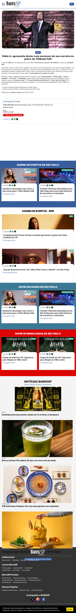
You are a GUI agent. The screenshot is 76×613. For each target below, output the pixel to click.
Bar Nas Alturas (6, 582)
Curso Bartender (18, 568)
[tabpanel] (19, 185)
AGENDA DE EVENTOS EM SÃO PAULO (38, 165)
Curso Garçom (16, 570)
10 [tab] (48, 204)
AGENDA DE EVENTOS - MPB (38, 211)
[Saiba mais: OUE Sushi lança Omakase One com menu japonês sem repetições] (37, 502)
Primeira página (6, 568)
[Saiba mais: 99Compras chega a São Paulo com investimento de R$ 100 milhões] (37, 548)
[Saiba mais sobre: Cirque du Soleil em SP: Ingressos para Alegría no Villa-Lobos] (19, 346)
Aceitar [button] (70, 609)
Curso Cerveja (6, 570)
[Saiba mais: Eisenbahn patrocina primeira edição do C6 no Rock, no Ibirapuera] (38, 410)
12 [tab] (53, 204)
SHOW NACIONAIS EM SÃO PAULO (38, 287)
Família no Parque (24, 590)
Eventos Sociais (6, 578)
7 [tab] (39, 204)
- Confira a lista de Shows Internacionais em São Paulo (20, 89)
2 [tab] (25, 204)
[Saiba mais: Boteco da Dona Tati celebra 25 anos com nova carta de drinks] (37, 456)
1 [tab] (23, 204)
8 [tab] (42, 204)
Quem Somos (6, 560)
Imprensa (23, 560)
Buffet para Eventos (35, 580)
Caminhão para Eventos (20, 582)
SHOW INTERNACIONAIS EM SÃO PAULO (38, 333)
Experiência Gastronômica (9, 590)
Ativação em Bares (37, 590)
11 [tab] (50, 204)
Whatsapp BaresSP (33, 560)
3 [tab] (28, 204)
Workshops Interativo (21, 580)
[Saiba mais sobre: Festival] (57, 177)
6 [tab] (37, 204)
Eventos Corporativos (19, 578)
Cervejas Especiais (7, 580)
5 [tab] (34, 204)
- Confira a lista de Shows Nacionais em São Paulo (19, 87)
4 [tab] (31, 204)
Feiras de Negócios (32, 578)
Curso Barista (28, 568)
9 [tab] (45, 204)
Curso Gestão (26, 570)
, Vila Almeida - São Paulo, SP (34, 105)
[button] (60, 610)
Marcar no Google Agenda (14, 115)
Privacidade (15, 560)
